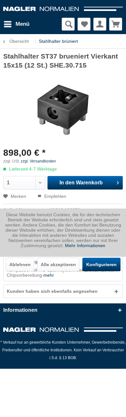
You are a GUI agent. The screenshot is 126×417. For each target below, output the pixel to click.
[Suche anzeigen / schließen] (68, 24)
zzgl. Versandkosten (38, 161)
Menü (22, 24)
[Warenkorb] (115, 24)
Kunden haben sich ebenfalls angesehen (52, 291)
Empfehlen (54, 196)
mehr (48, 275)
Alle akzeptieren (58, 264)
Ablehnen (20, 264)
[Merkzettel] (84, 24)
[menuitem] (16, 24)
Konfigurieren (101, 264)
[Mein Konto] (99, 24)
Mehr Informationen (85, 245)
